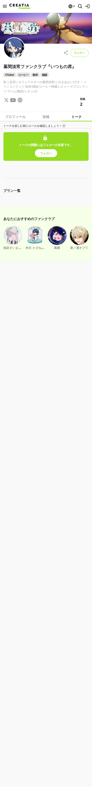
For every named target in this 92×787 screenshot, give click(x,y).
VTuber (9, 75)
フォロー (79, 53)
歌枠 (35, 75)
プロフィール (15, 116)
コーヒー (23, 75)
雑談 (44, 75)
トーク (76, 116)
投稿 (46, 116)
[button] (71, 6)
